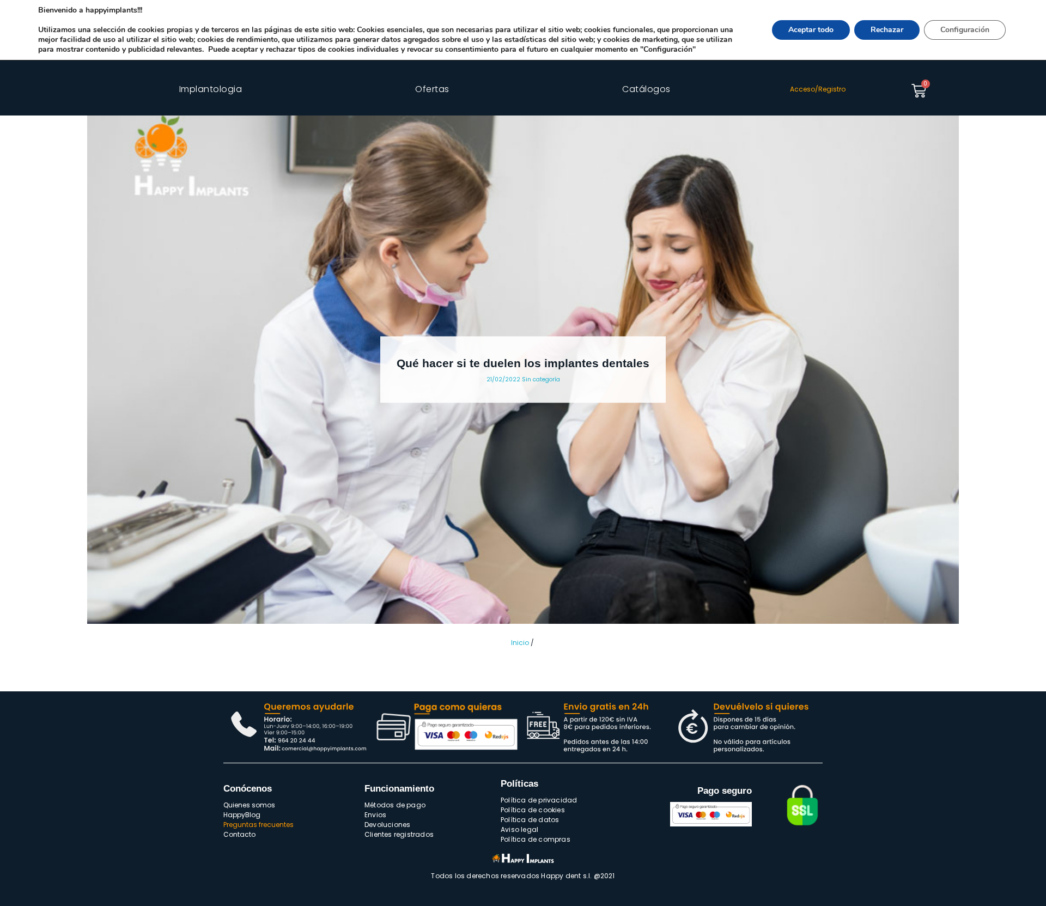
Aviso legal (519, 829)
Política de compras (535, 839)
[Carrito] (918, 91)
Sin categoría (541, 379)
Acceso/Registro (818, 89)
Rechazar (887, 30)
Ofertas (432, 89)
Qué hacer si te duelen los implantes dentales (523, 363)
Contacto (239, 834)
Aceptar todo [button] (811, 30)
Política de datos (530, 819)
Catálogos (646, 89)
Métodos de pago (394, 805)
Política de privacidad (539, 800)
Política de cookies (533, 809)
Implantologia (210, 89)
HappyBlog (241, 814)
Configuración (964, 30)
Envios (375, 814)
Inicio (520, 642)
